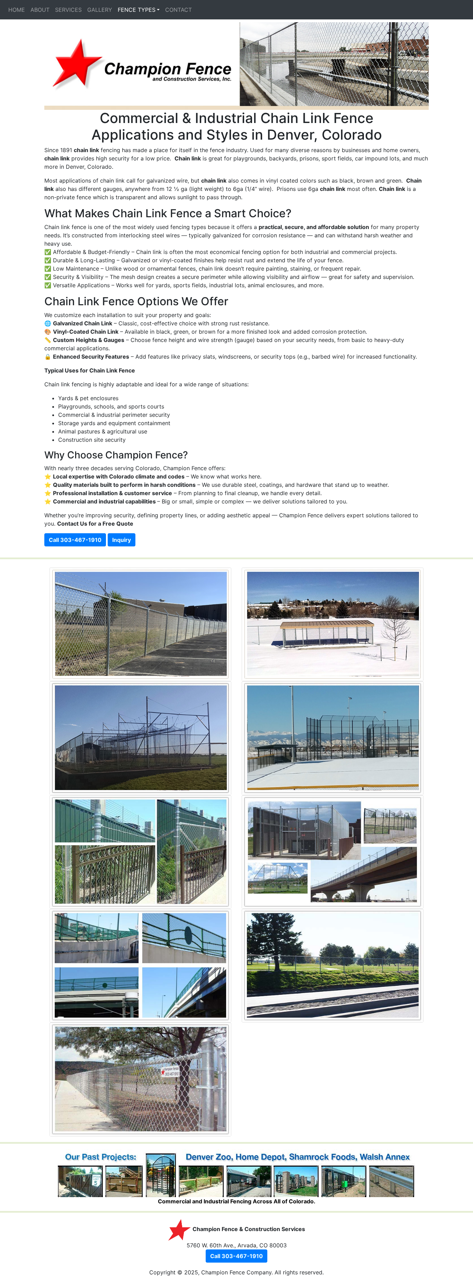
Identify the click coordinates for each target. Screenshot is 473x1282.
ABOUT (40, 9)
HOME (16, 9)
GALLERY (99, 9)
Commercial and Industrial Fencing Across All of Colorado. (236, 1201)
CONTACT (178, 9)
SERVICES (68, 9)
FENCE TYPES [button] (136, 9)
